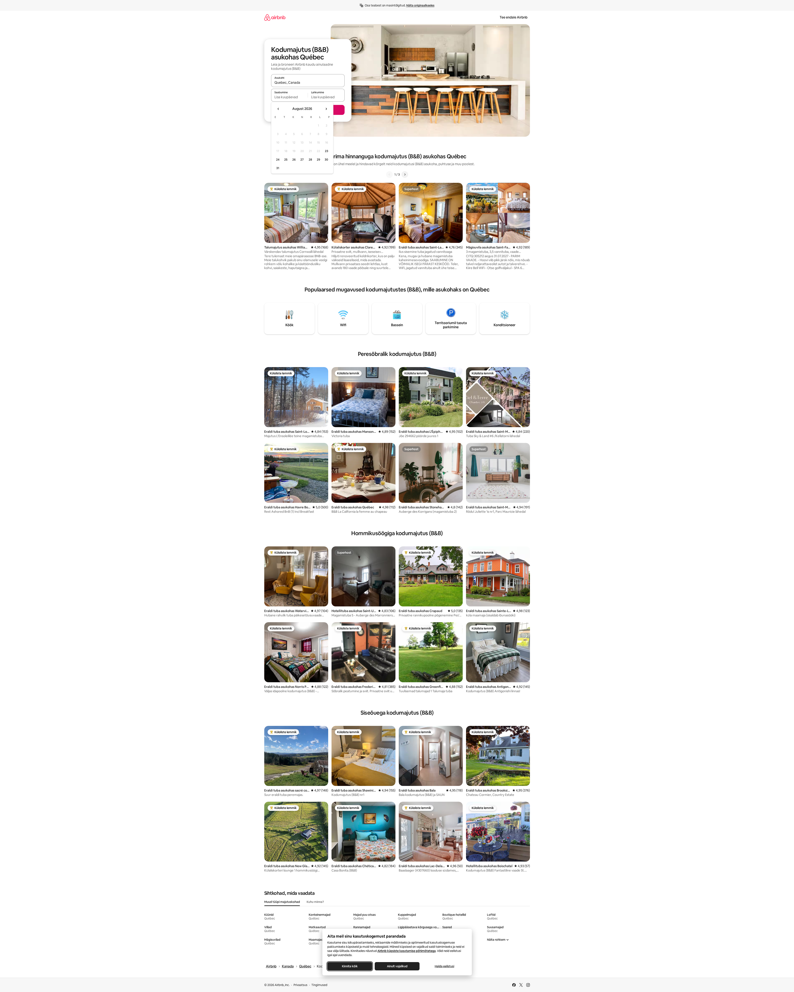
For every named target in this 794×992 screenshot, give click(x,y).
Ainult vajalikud (397, 966)
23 (326, 151)
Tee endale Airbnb (513, 17)
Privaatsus (300, 985)
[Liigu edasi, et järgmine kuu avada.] (326, 109)
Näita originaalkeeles (420, 5)
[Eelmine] (389, 174)
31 (277, 168)
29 (318, 159)
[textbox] (289, 97)
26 (294, 159)
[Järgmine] (404, 174)
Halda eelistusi (444, 966)
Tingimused (319, 985)
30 (326, 159)
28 (310, 159)
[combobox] (307, 82)
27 (302, 159)
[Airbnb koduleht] (274, 17)
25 (286, 159)
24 (277, 159)
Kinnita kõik (350, 966)
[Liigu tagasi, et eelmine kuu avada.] (278, 109)
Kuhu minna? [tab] (315, 902)
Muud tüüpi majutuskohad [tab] (282, 902)
